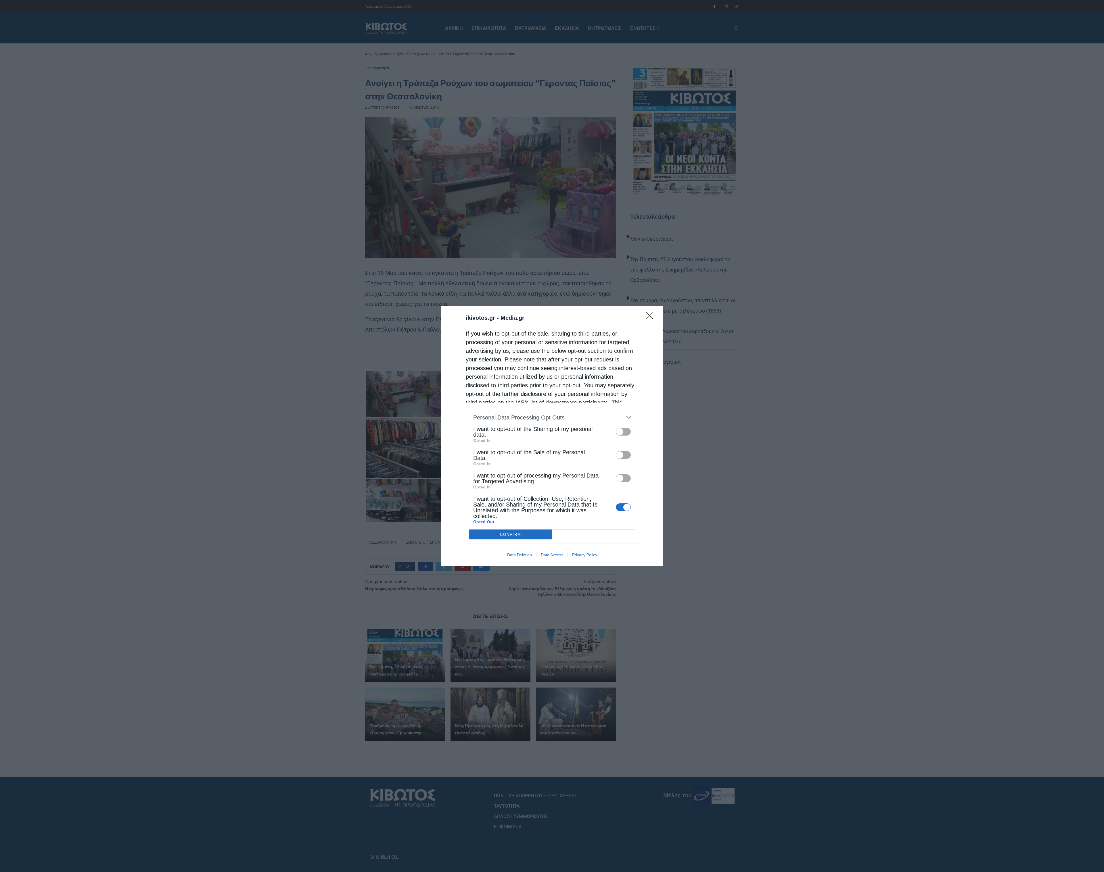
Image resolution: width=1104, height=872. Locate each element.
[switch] (623, 432)
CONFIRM (510, 534)
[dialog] (552, 436)
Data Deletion (519, 555)
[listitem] (552, 417)
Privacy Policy (584, 555)
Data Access (552, 555)
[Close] (651, 317)
